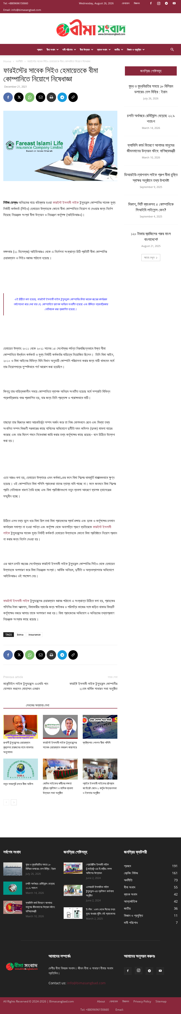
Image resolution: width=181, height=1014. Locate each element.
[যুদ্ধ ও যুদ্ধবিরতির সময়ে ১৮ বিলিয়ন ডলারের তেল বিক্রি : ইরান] (12, 869)
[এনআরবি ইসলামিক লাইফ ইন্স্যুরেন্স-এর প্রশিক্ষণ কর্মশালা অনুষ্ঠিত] (73, 890)
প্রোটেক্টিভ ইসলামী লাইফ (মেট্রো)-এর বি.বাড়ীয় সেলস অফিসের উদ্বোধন (99, 869)
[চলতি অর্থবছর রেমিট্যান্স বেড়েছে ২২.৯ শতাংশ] (12, 888)
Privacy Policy (142, 1001)
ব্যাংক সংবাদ (102, 49)
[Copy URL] (73, 97)
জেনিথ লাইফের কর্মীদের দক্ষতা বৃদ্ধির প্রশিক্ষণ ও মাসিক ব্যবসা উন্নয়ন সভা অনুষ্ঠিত (58, 788)
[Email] (40, 97)
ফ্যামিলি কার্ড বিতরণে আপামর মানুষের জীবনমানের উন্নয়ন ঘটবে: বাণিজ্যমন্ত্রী (40, 907)
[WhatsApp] (29, 97)
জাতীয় (117, 49)
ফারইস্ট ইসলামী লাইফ (66, 202)
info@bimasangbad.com (26, 10)
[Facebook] (150, 3)
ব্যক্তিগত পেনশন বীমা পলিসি (97, 742)
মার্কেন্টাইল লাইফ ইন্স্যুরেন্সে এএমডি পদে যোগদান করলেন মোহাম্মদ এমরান (25, 686)
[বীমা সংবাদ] (90, 29)
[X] (19, 97)
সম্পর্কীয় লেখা (13, 705)
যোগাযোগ (125, 3)
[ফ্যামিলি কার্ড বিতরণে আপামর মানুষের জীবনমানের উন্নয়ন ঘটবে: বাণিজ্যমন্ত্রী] (12, 907)
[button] (172, 49)
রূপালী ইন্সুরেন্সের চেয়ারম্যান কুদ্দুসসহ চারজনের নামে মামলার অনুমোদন (18, 747)
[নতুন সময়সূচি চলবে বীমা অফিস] (20, 769)
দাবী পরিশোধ (67, 49)
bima (20, 634)
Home (7, 61)
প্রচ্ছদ (39, 49)
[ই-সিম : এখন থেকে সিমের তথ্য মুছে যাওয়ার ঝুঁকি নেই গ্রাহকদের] (73, 913)
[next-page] (14, 802)
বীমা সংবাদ (51, 49)
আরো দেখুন (149, 257)
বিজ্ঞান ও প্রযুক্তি (134, 49)
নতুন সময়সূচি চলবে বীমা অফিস (18, 784)
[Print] (51, 97)
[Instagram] (158, 3)
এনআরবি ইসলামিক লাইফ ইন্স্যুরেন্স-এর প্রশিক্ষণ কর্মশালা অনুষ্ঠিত (100, 891)
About (101, 1001)
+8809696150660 (18, 3)
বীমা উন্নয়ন (85, 49)
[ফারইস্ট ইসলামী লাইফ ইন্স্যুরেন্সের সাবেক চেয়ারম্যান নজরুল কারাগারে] (60, 727)
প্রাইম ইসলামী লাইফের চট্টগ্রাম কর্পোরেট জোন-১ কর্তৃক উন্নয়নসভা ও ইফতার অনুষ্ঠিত (100, 788)
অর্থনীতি (19, 61)
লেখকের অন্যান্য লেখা (37, 705)
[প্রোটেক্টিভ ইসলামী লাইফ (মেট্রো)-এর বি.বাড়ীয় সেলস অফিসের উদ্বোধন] (73, 868)
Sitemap (161, 1001)
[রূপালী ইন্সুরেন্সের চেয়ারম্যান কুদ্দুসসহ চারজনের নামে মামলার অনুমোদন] (20, 727)
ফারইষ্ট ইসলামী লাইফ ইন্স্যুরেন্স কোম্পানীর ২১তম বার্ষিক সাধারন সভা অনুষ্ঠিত (93, 686)
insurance (35, 634)
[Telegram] (166, 3)
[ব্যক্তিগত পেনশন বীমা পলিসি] (100, 727)
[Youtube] (174, 3)
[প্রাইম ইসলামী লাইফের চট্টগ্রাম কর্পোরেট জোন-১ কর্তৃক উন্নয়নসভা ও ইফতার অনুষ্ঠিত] (100, 769)
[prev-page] (6, 802)
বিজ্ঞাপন (137, 3)
